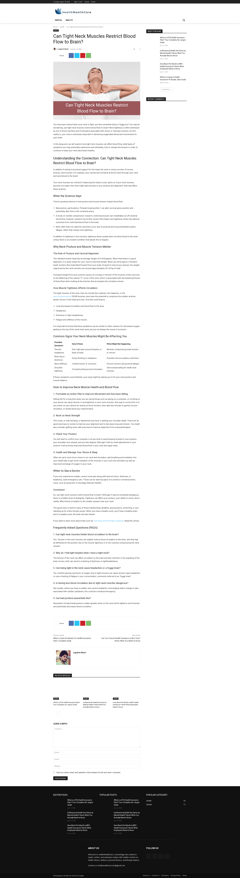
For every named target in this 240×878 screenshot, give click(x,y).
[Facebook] (171, 1)
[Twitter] (178, 1)
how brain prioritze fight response (109, 521)
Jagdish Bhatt (63, 49)
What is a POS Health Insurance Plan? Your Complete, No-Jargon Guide (173, 40)
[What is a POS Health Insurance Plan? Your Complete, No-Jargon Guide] (67, 690)
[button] (184, 20)
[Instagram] (175, 1)
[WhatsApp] (88, 55)
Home (55, 27)
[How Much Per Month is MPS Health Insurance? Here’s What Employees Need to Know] (126, 690)
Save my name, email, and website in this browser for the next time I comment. (88, 772)
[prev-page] (54, 713)
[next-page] (58, 713)
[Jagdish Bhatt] (54, 49)
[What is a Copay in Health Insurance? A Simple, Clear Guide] (152, 80)
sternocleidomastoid (62, 296)
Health (62, 27)
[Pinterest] (82, 55)
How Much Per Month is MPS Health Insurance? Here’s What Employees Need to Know (125, 704)
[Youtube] (185, 1)
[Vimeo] (181, 1)
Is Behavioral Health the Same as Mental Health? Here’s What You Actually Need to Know (94, 704)
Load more (166, 89)
